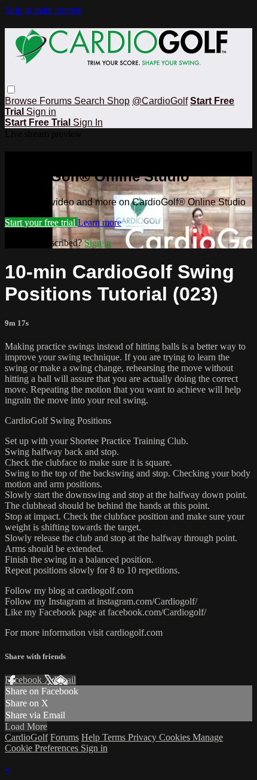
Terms (115, 737)
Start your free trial (41, 222)
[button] (11, 89)
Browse (22, 101)
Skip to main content (43, 10)
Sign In (88, 122)
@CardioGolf (160, 101)
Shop (118, 101)
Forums (56, 101)
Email (65, 680)
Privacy (143, 737)
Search (90, 101)
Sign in (41, 112)
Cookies (175, 737)
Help (91, 737)
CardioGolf (26, 737)
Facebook (24, 680)
